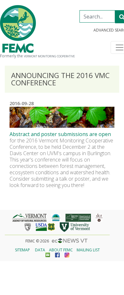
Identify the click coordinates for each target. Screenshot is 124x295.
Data (40, 250)
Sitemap (22, 250)
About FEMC (61, 250)
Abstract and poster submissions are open (60, 134)
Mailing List (88, 250)
